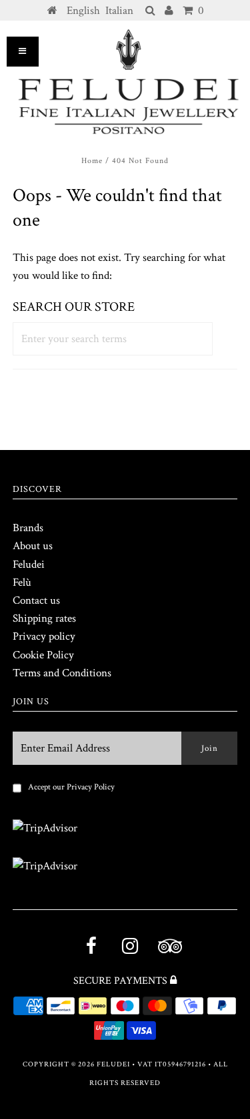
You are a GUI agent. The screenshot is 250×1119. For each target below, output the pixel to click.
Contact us (36, 600)
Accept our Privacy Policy (71, 787)
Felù (22, 582)
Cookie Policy (43, 655)
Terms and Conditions (62, 673)
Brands (28, 528)
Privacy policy (44, 636)
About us (33, 546)
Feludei (29, 564)
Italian (119, 10)
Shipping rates (44, 618)
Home (92, 161)
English (83, 10)
